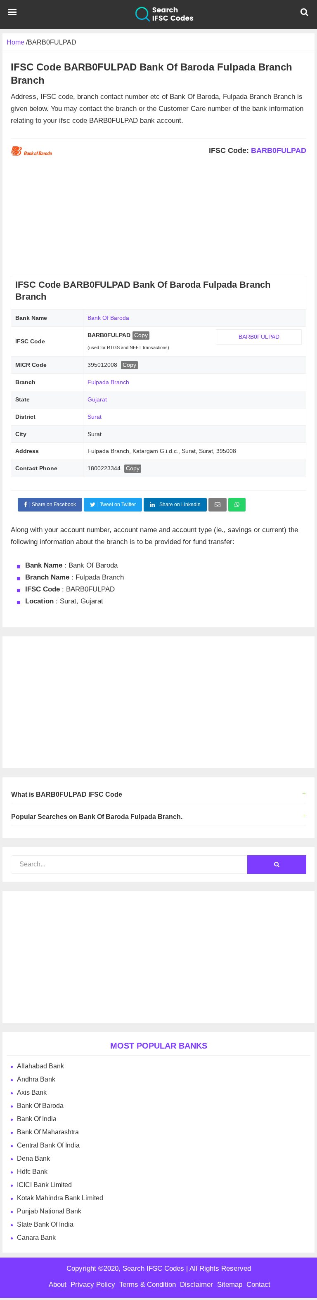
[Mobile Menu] (12, 14)
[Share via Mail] (217, 505)
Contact (258, 1284)
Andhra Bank (36, 1079)
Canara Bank (36, 1237)
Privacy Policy (93, 1284)
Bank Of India (37, 1118)
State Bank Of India (45, 1224)
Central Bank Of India (48, 1145)
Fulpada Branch (108, 382)
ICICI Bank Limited (44, 1184)
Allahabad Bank (40, 1066)
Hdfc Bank (32, 1171)
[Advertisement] (158, 218)
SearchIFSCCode (158, 14)
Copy (141, 335)
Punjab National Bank (49, 1211)
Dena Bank (33, 1158)
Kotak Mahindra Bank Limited (60, 1197)
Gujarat (97, 399)
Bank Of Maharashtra (48, 1132)
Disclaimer (196, 1284)
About (57, 1284)
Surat (95, 416)
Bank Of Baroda (108, 317)
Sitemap (229, 1284)
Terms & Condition (147, 1284)
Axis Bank (32, 1092)
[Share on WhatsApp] (237, 505)
